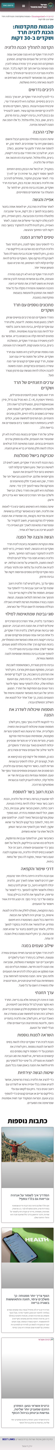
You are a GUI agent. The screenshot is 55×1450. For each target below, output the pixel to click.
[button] (23, 5)
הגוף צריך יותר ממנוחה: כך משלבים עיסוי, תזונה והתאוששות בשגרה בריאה (27, 1299)
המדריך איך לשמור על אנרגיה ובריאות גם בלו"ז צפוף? (30, 1197)
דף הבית (50, 16)
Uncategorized (38, 16)
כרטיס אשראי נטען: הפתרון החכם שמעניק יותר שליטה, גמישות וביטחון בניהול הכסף (30, 1409)
